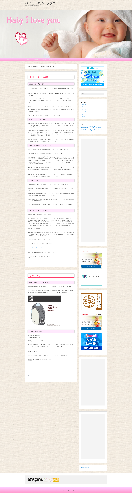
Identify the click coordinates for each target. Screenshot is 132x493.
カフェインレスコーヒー (87, 107)
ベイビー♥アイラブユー (42, 3)
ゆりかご (101, 127)
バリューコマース (85, 467)
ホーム (28, 59)
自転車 (83, 116)
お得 (99, 127)
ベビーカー (84, 109)
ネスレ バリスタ (37, 276)
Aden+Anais (83, 127)
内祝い (83, 112)
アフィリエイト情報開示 (47, 59)
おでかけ (84, 104)
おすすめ (91, 127)
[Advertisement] (93, 190)
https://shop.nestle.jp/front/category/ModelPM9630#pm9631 (41, 247)
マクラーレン (100, 129)
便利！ (92, 130)
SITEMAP (36, 59)
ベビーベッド (85, 111)
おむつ (83, 106)
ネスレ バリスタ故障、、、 (41, 77)
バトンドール (86, 129)
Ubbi (86, 127)
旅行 (83, 114)
